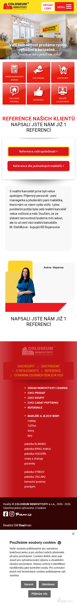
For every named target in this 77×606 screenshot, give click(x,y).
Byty (30, 435)
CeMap (32, 420)
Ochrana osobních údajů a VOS (38, 375)
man (25, 525)
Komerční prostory (35, 481)
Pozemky (29, 463)
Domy (31, 430)
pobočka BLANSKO (35, 443)
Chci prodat (38, 78)
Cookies (41, 508)
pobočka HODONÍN (35, 453)
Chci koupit (62, 78)
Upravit (28, 584)
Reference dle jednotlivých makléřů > (38, 166)
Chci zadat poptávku (14, 100)
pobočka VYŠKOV (34, 471)
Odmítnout (48, 584)
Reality (7, 504)
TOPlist (32, 425)
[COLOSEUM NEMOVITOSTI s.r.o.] (16, 5)
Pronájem (30, 486)
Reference (38, 100)
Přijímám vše (39, 593)
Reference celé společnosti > (38, 151)
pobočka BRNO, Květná (37, 448)
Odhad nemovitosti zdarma (14, 78)
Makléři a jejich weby (62, 100)
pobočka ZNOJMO (35, 476)
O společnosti (27, 370)
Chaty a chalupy (33, 458)
